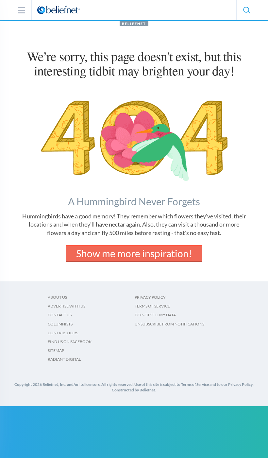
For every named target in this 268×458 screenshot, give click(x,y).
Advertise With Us (66, 306)
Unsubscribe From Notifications (169, 324)
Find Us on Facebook (70, 341)
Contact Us (60, 314)
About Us (57, 297)
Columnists (60, 324)
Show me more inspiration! (134, 253)
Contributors (63, 332)
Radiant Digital (64, 359)
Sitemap (56, 350)
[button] (246, 10)
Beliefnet (134, 24)
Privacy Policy (150, 297)
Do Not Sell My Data (155, 314)
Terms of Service (152, 306)
